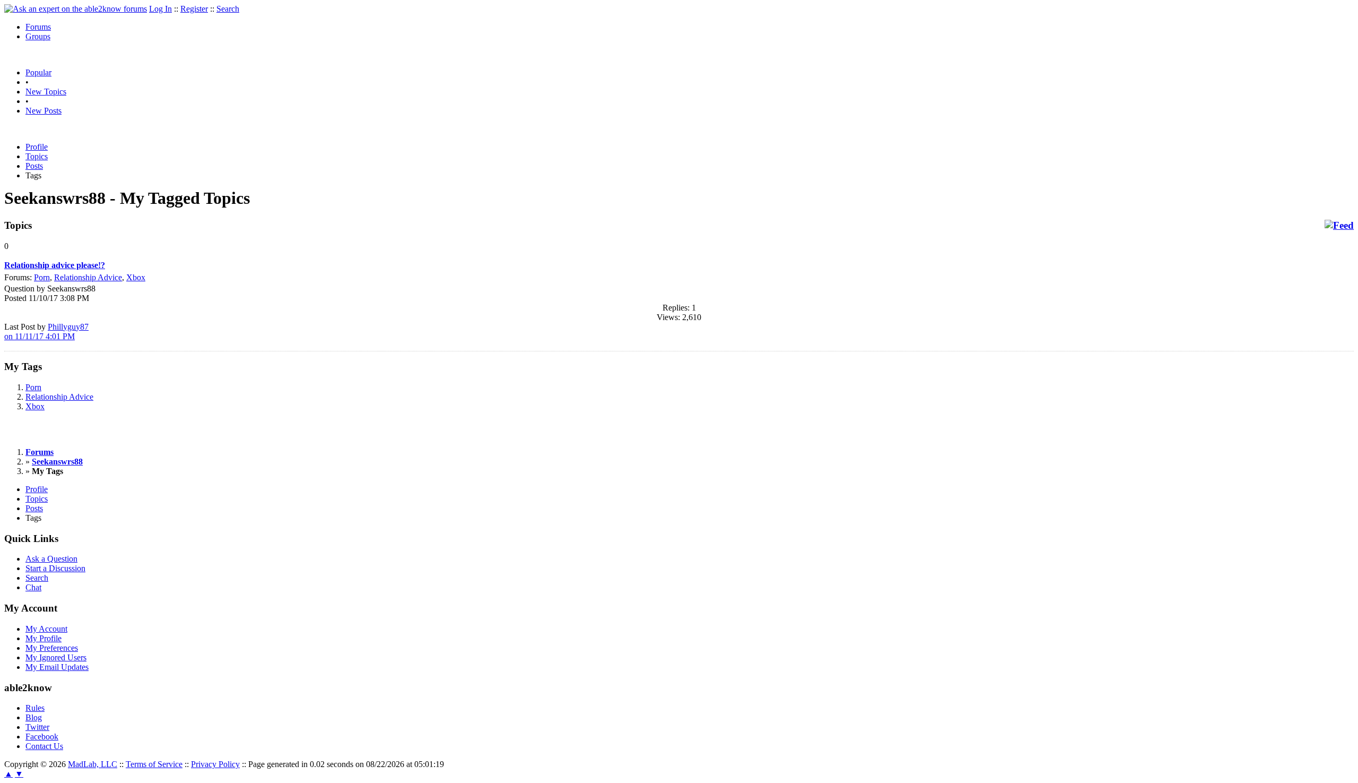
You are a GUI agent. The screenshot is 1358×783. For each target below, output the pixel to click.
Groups (37, 36)
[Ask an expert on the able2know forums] (75, 8)
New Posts (43, 110)
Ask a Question (51, 558)
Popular (38, 72)
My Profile (43, 638)
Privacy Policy (215, 764)
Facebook (41, 736)
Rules (35, 707)
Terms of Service (154, 764)
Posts (34, 165)
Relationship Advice (88, 277)
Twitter (37, 727)
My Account (46, 628)
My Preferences (51, 647)
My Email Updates (57, 667)
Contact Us (44, 746)
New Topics (45, 91)
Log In (160, 8)
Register (194, 8)
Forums (38, 26)
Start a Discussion (55, 568)
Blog (33, 717)
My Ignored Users (55, 657)
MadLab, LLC (92, 764)
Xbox (135, 277)
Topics (36, 156)
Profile (36, 146)
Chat (33, 587)
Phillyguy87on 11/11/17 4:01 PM (46, 331)
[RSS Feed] (1339, 225)
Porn (42, 277)
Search (227, 8)
